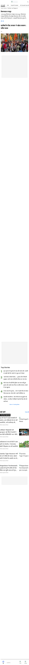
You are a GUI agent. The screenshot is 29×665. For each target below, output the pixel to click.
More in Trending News (14, 404)
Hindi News (4, 8)
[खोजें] (28, 2)
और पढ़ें (2, 21)
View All (27, 412)
